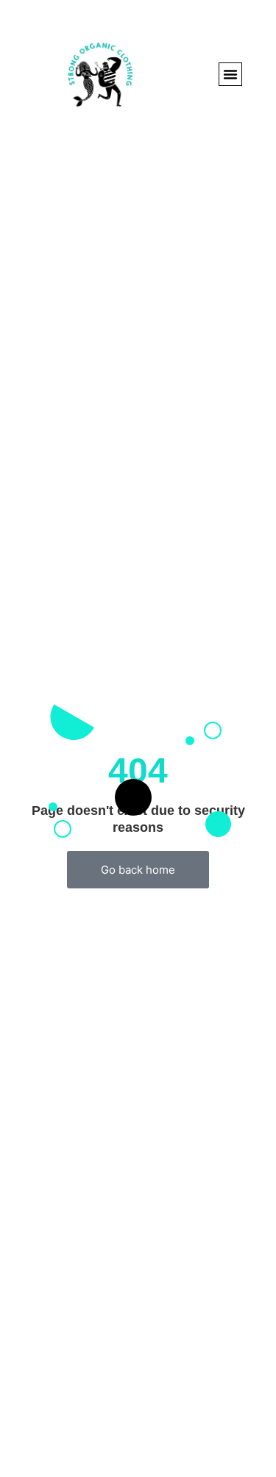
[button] (230, 74)
